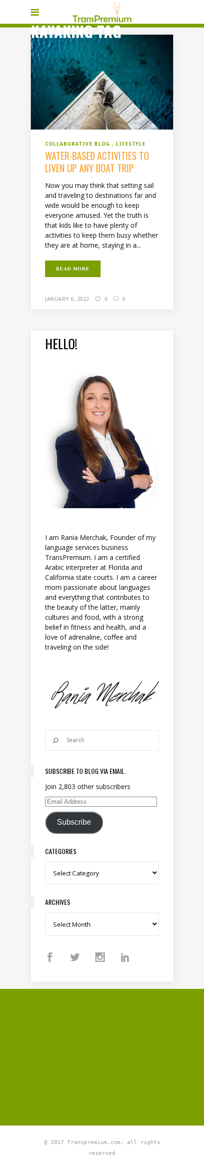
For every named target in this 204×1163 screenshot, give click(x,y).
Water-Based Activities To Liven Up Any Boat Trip (97, 162)
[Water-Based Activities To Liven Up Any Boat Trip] (102, 81)
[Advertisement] (117, 1055)
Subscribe (74, 822)
